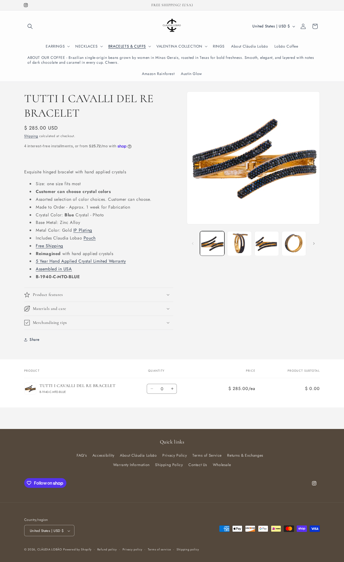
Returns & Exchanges (245, 455)
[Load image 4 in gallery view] (294, 243)
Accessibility (103, 455)
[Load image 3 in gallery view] (267, 243)
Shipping (31, 136)
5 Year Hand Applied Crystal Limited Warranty (81, 261)
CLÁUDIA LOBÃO (49, 549)
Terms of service (159, 549)
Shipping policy (188, 549)
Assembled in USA (54, 269)
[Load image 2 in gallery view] (239, 243)
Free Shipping (49, 246)
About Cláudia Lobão (138, 455)
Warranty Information (131, 464)
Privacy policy (132, 549)
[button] (30, 26)
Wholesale (222, 464)
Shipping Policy (169, 464)
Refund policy (107, 549)
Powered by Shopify (77, 549)
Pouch (90, 238)
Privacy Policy (174, 455)
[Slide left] (193, 243)
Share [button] (35, 339)
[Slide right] (314, 243)
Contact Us (197, 464)
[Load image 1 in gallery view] (212, 243)
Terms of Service (207, 455)
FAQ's (82, 455)
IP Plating (82, 230)
